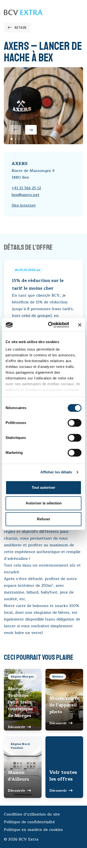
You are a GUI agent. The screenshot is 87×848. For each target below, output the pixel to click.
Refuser (43, 519)
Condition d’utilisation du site (32, 814)
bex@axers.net (25, 195)
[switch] (74, 423)
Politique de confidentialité (29, 822)
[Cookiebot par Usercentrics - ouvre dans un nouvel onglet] (51, 325)
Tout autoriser (43, 487)
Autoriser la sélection (44, 503)
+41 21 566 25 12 (26, 188)
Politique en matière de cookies (33, 830)
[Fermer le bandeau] (79, 324)
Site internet (24, 205)
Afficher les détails (56, 472)
